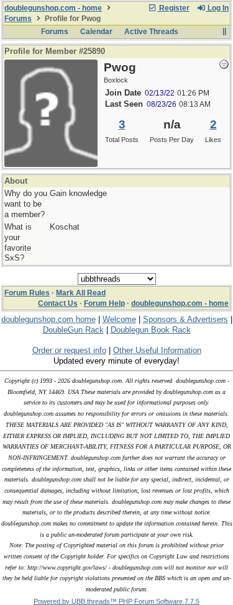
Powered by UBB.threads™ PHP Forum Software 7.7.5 (116, 601)
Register (173, 8)
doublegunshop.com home (48, 319)
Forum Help (104, 303)
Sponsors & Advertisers (185, 319)
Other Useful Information (157, 350)
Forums (18, 18)
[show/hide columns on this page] (224, 32)
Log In (217, 8)
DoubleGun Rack (73, 329)
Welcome (119, 319)
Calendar (96, 31)
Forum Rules (27, 293)
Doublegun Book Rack (151, 329)
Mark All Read (81, 293)
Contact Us (58, 303)
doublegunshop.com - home (53, 8)
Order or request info (69, 350)
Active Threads (151, 31)
